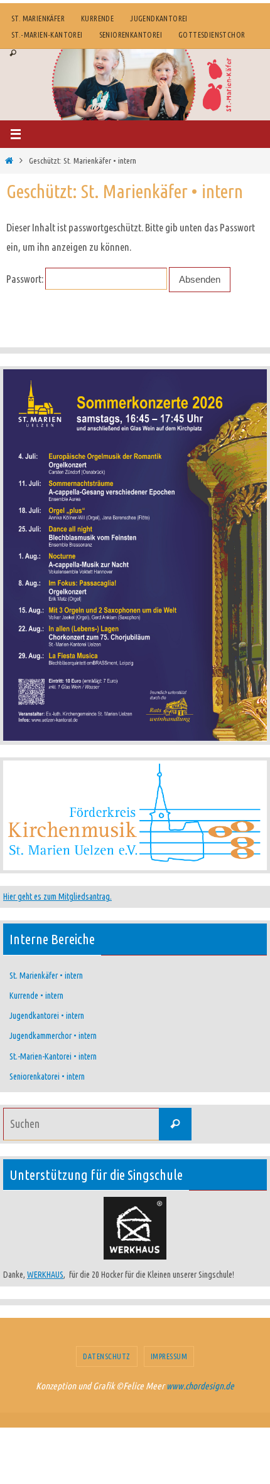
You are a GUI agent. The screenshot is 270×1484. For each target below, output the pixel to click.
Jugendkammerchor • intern (53, 1036)
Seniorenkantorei (130, 35)
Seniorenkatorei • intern (47, 1076)
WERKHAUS (45, 1275)
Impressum (169, 1356)
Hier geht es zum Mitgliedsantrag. (57, 897)
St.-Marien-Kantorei (47, 35)
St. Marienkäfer (38, 18)
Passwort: (25, 279)
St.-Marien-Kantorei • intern (53, 1056)
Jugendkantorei (159, 18)
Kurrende (97, 18)
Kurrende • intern (36, 996)
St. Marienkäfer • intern (46, 976)
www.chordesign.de (200, 1386)
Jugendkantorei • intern (46, 1016)
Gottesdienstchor (211, 35)
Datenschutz (107, 1356)
